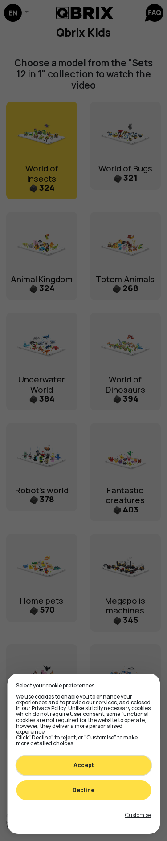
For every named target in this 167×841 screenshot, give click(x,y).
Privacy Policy (49, 708)
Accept (83, 765)
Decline (83, 790)
